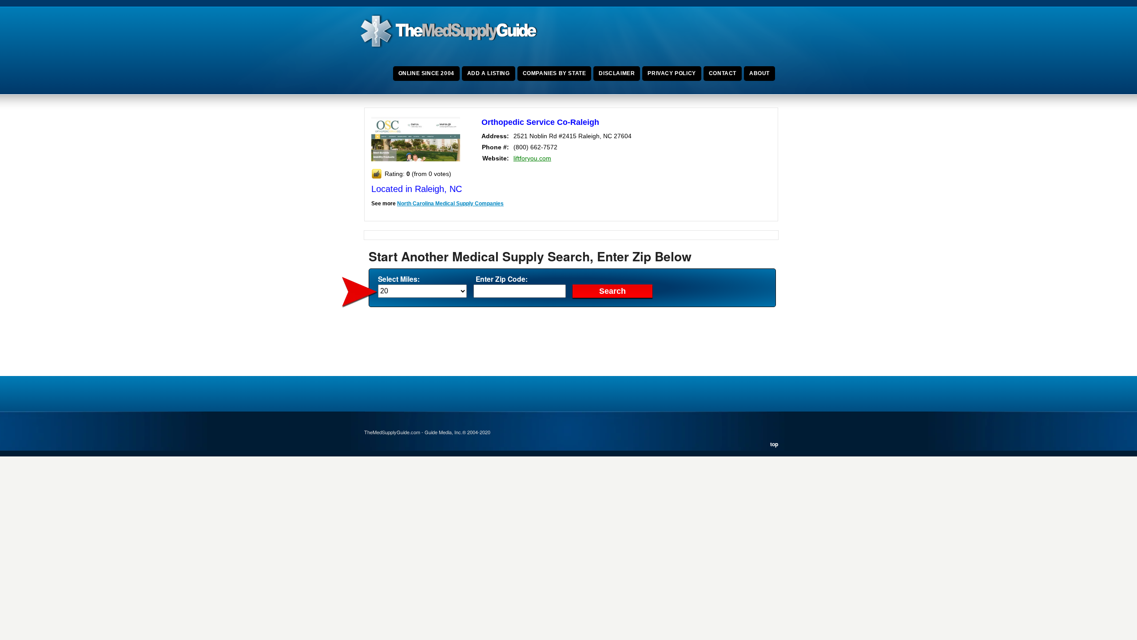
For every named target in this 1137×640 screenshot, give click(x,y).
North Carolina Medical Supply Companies (450, 203)
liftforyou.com (532, 158)
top (774, 444)
